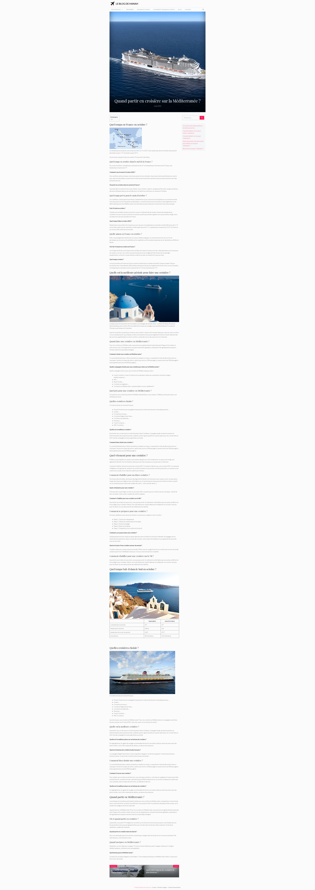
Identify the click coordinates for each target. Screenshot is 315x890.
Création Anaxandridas (174, 887)
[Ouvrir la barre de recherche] (203, 9)
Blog (180, 9)
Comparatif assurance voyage (164, 9)
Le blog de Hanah (127, 3)
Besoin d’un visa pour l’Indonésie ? (193, 148)
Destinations (116, 9)
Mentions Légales (162, 887)
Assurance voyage (143, 9)
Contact (188, 9)
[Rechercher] (202, 118)
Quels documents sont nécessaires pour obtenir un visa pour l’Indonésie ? (193, 143)
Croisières (130, 9)
